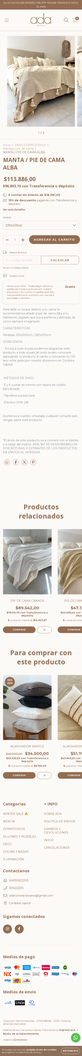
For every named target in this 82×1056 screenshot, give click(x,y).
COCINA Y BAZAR (15, 851)
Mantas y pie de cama (18, 148)
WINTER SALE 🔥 (15, 814)
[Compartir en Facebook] (16, 464)
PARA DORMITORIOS (30, 145)
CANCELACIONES (57, 848)
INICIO (49, 840)
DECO (7, 844)
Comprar (19, 775)
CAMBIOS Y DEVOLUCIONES (56, 830)
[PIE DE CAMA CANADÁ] (44, 629)
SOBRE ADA (53, 814)
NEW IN (9, 821)
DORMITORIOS (14, 829)
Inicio (6, 145)
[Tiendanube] (15, 1040)
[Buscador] (66, 20)
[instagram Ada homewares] (7, 929)
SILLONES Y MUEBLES (19, 836)
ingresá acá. (67, 1029)
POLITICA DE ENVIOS (59, 821)
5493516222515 (18, 880)
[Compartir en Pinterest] (33, 464)
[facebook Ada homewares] (19, 929)
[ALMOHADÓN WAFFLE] (44, 775)
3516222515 (16, 888)
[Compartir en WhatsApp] (7, 462)
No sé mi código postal (15, 267)
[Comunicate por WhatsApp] (75, 1037)
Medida (7, 217)
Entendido (70, 1051)
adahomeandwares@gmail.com (31, 895)
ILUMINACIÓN (13, 859)
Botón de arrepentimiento (21, 1033)
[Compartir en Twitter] (24, 464)
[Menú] (6, 20)
